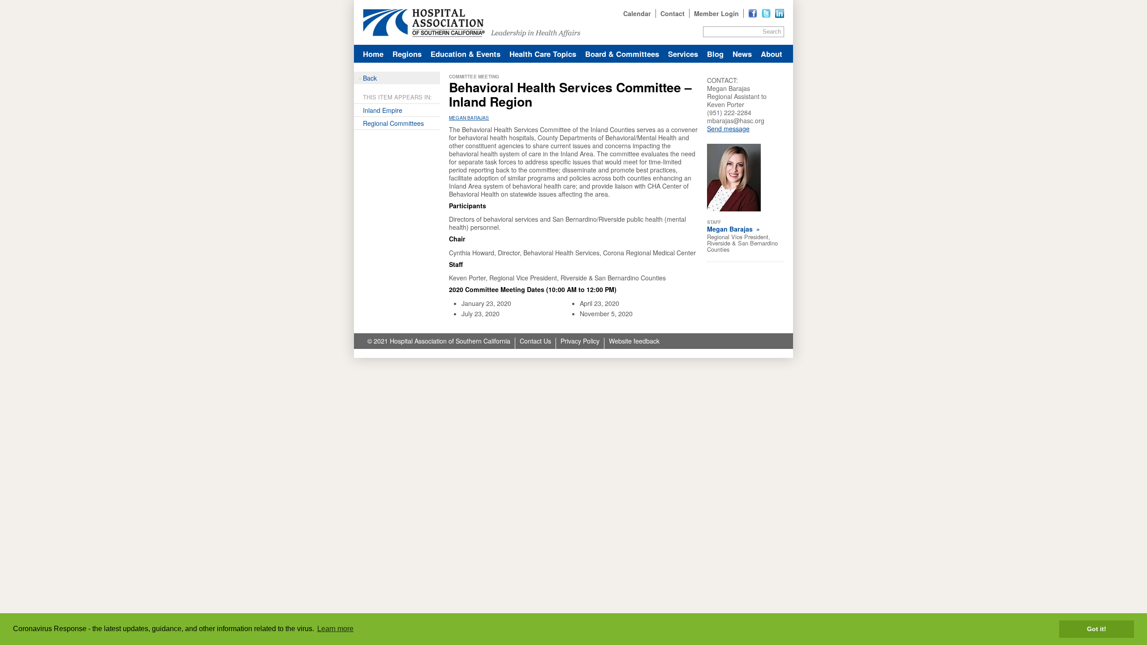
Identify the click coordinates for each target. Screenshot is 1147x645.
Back (370, 77)
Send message (728, 128)
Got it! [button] (1096, 628)
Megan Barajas (469, 117)
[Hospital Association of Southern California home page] (573, 22)
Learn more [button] (335, 628)
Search (772, 31)
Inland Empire (382, 110)
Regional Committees (393, 123)
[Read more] (779, 13)
